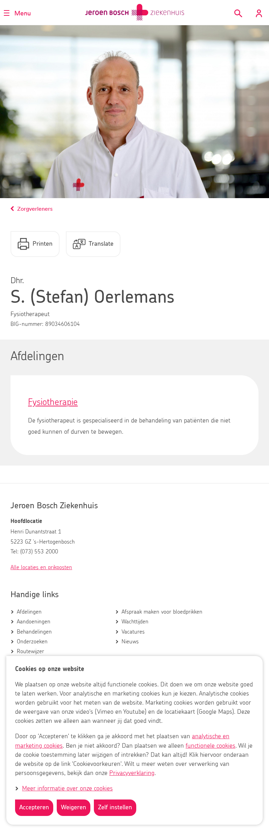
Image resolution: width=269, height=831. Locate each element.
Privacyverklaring (131, 773)
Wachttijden (135, 621)
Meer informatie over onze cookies (67, 788)
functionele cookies (210, 746)
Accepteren (34, 807)
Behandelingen (34, 632)
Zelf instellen (115, 807)
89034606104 (62, 324)
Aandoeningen (33, 621)
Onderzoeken (32, 641)
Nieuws (130, 641)
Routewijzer (30, 651)
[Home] (135, 12)
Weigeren (73, 807)
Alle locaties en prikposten (41, 567)
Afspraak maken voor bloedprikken (162, 612)
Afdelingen (29, 612)
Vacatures (133, 632)
